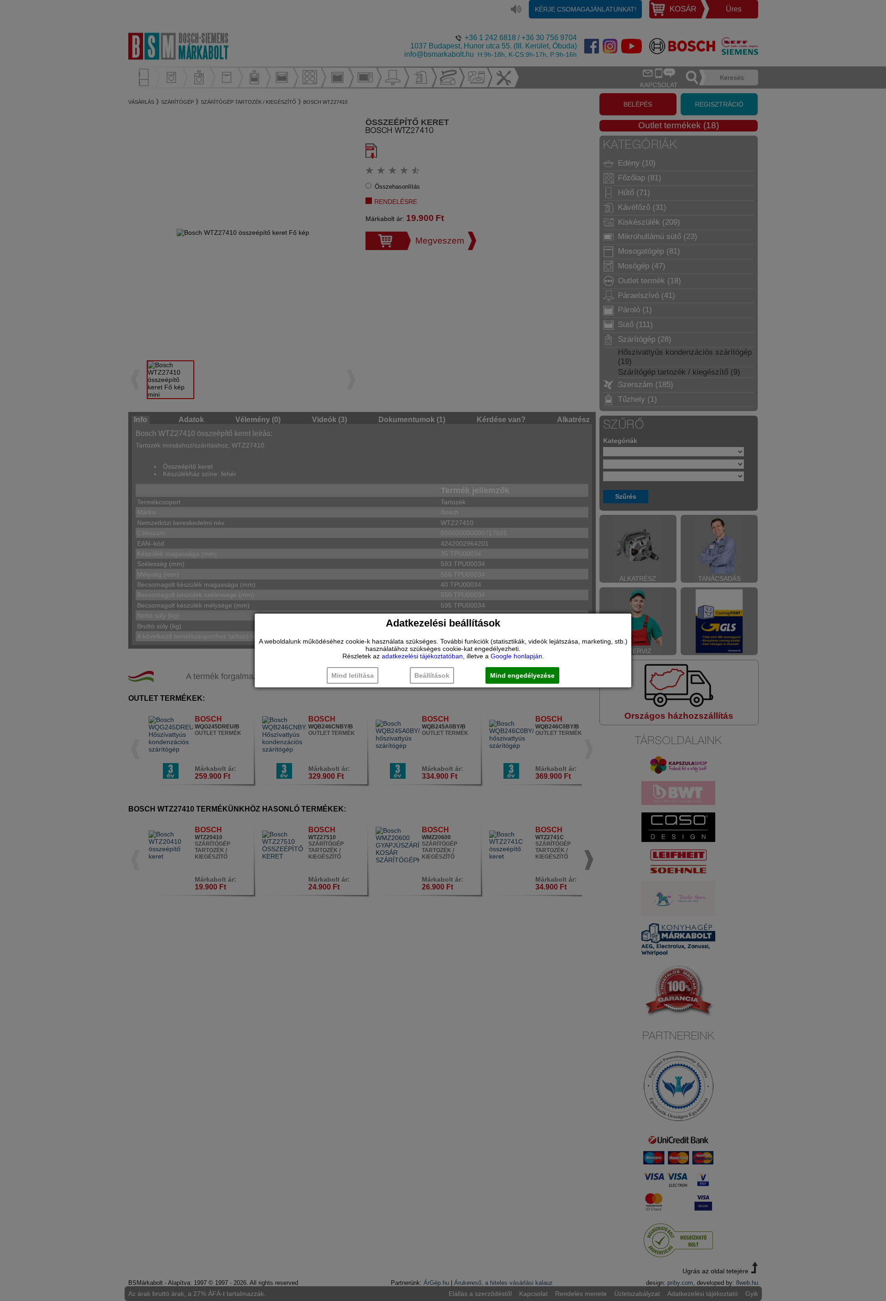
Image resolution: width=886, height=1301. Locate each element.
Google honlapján (516, 656)
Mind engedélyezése (522, 675)
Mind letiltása (352, 675)
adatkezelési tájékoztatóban (422, 656)
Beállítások (431, 675)
